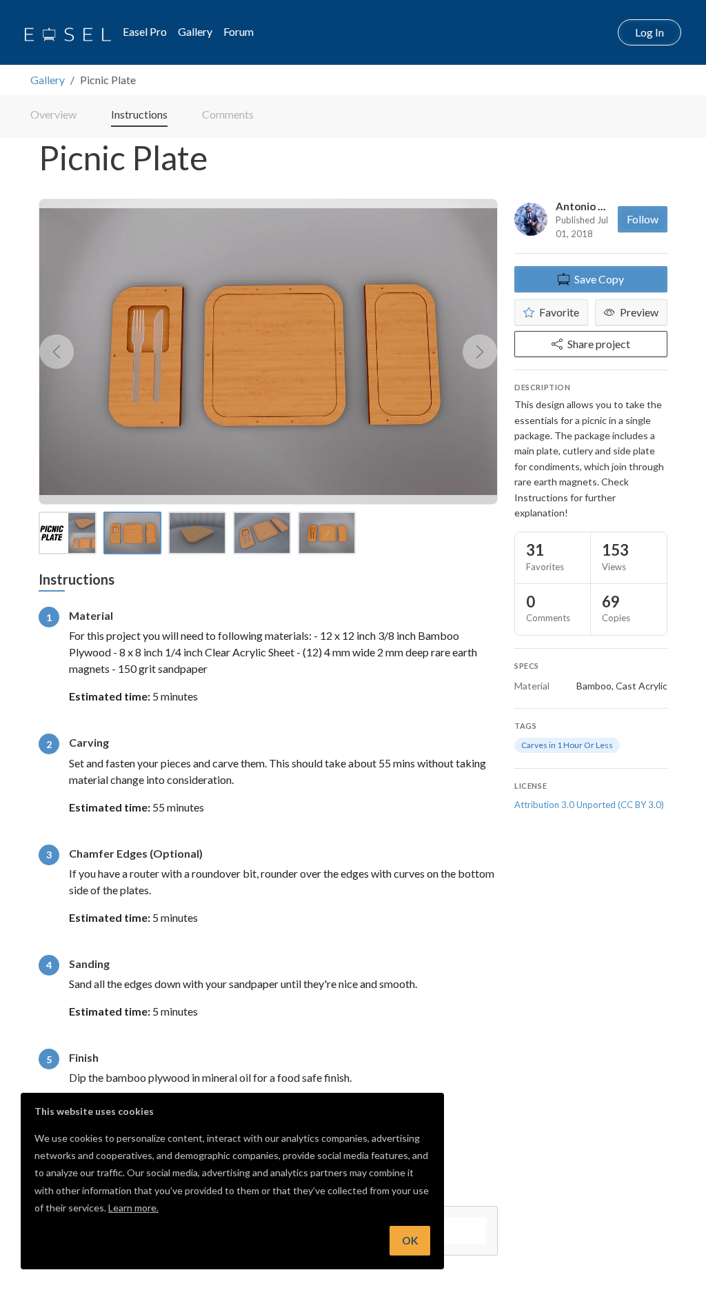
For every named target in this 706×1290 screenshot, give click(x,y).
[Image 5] (327, 533)
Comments (228, 114)
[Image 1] (68, 533)
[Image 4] (262, 533)
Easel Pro (145, 31)
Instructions (139, 114)
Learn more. (133, 1207)
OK (410, 1240)
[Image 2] (132, 533)
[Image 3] (197, 533)
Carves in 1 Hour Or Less (567, 745)
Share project (598, 343)
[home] (68, 32)
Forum (238, 31)
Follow (642, 218)
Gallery (195, 31)
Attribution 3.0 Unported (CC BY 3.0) (589, 804)
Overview (53, 114)
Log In (649, 32)
